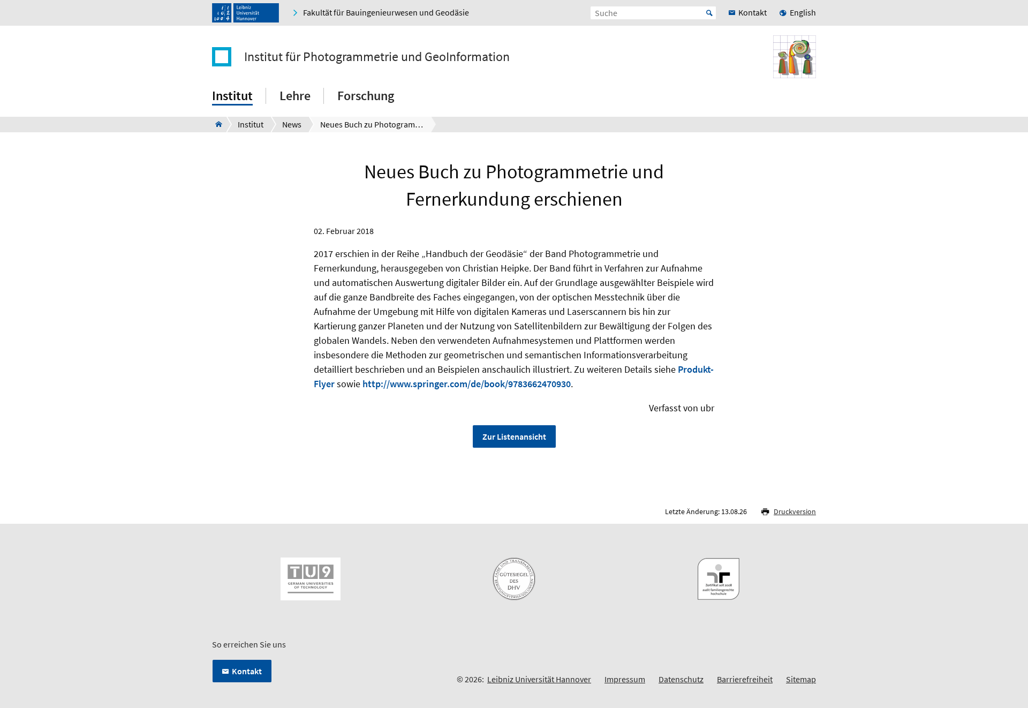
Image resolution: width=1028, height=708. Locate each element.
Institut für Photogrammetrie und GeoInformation (377, 56)
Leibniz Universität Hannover (539, 679)
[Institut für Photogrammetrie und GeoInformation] (215, 124)
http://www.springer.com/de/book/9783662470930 (466, 384)
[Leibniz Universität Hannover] (245, 12)
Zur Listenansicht (514, 436)
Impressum (624, 679)
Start (709, 12)
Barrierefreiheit (745, 679)
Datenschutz (681, 679)
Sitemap (801, 679)
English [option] (803, 12)
